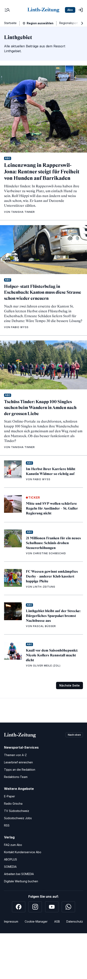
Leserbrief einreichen (18, 762)
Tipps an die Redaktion (19, 769)
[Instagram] (35, 906)
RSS (7, 825)
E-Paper (9, 796)
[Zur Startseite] (43, 10)
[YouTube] (51, 906)
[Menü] (7, 10)
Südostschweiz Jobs (18, 818)
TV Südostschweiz (16, 811)
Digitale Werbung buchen (21, 881)
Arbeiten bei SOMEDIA (19, 874)
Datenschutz (74, 921)
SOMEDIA (10, 866)
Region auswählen (40, 23)
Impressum (11, 921)
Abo (70, 10)
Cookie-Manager (36, 921)
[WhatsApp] (68, 906)
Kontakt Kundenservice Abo (22, 852)
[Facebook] (18, 906)
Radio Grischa (13, 803)
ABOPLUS (10, 859)
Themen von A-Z (15, 755)
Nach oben (74, 734)
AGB (57, 921)
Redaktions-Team (16, 777)
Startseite (10, 23)
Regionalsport (68, 23)
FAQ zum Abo (13, 845)
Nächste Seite (69, 685)
